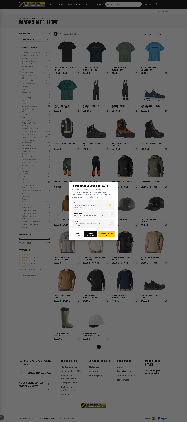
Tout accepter (90, 234)
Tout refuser (77, 234)
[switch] (111, 205)
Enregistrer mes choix (107, 234)
